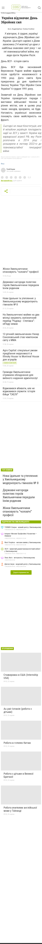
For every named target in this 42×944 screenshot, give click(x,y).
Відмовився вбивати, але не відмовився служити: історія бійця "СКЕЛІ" (19, 391)
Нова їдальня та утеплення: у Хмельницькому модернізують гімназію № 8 (20, 301)
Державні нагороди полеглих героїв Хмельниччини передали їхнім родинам (21, 285)
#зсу (2, 164)
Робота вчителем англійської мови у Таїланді (20, 809)
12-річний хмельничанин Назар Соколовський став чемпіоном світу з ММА (21, 337)
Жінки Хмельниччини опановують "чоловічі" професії (21, 270)
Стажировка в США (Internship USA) (21, 676)
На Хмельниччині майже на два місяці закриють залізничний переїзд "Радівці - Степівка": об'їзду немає (21, 319)
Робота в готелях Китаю (17, 742)
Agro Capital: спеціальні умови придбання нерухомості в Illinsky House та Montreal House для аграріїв (21, 355)
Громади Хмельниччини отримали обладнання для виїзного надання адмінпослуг (20, 375)
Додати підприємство (21, 572)
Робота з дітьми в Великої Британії (18, 775)
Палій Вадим (10, 169)
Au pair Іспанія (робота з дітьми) (18, 710)
